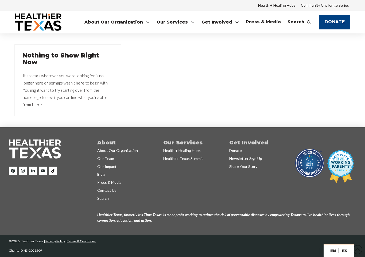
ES (344, 250)
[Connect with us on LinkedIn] (33, 171)
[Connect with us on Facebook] (13, 171)
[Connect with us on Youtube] (43, 171)
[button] (117, 22)
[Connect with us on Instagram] (23, 171)
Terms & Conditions (81, 241)
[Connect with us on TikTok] (53, 171)
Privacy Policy (55, 241)
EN (333, 250)
